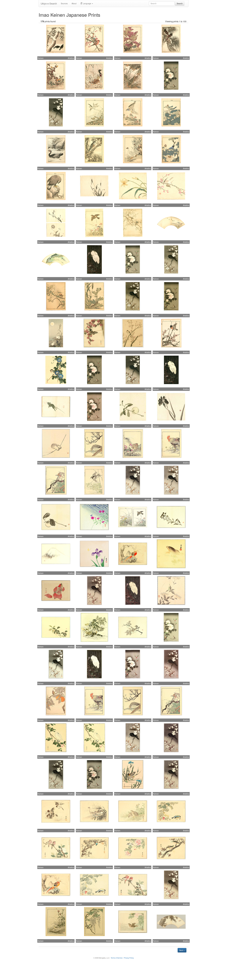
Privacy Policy (129, 958)
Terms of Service (117, 958)
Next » (182, 950)
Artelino (71, 58)
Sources (64, 3)
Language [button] (87, 3)
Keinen (40, 58)
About (74, 3)
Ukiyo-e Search (49, 3)
